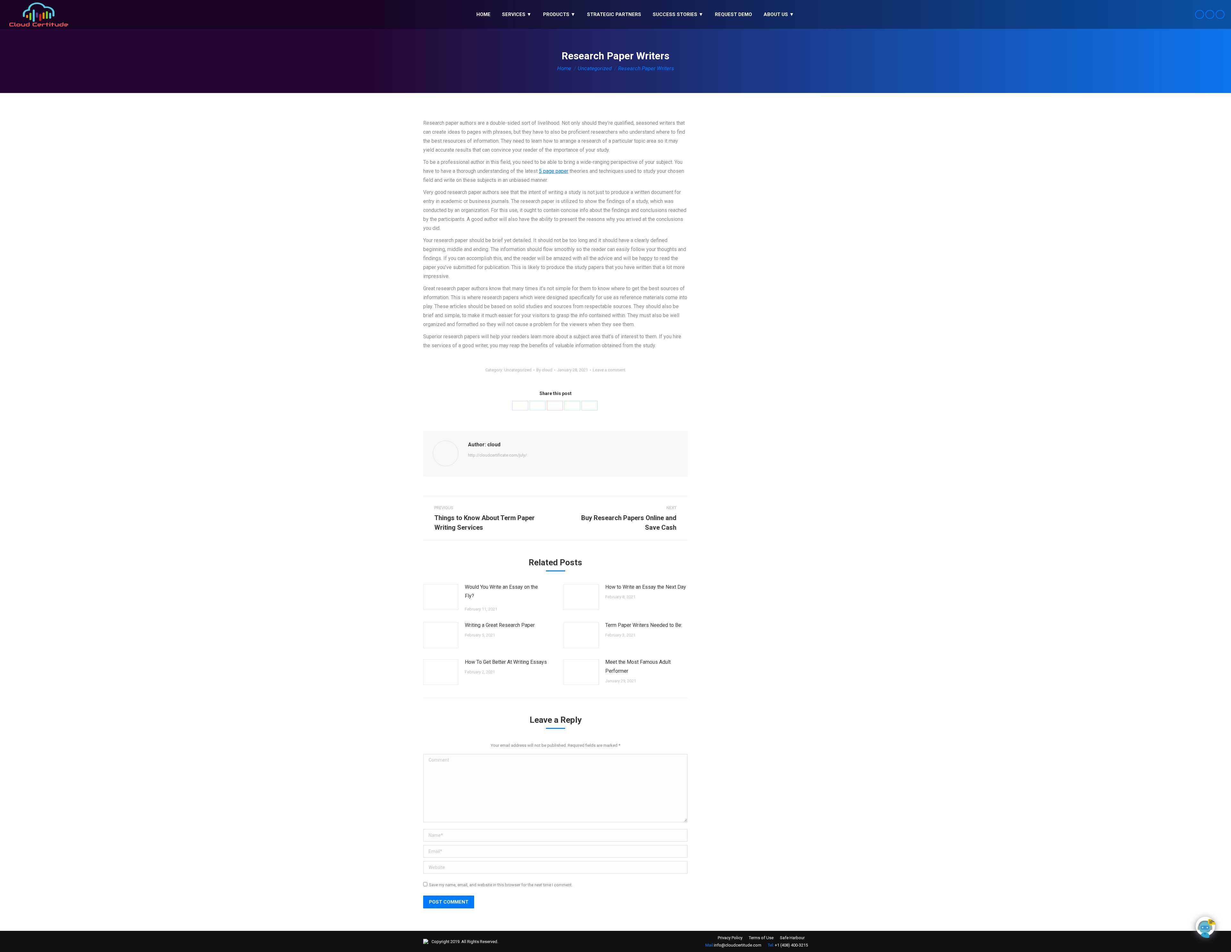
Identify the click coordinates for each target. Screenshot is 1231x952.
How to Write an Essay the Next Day (645, 587)
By (544, 369)
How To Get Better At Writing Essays (506, 662)
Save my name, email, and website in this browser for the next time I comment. (501, 884)
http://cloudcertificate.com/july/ (497, 455)
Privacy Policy (730, 937)
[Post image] (440, 597)
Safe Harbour (792, 937)
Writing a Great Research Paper (500, 625)
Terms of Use (761, 937)
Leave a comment (609, 369)
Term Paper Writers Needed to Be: (643, 625)
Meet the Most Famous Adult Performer (638, 666)
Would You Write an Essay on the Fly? (501, 591)
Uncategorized (518, 369)
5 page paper (553, 171)
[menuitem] (483, 14)
